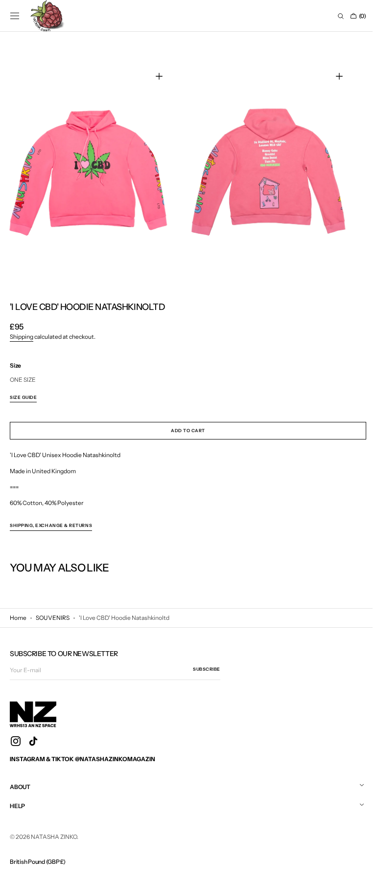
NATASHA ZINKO (54, 834)
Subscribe (206, 667)
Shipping (21, 334)
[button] (14, 16)
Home (18, 615)
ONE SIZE (23, 377)
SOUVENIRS (53, 615)
